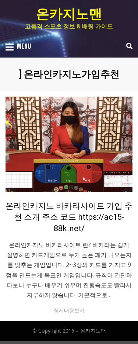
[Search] (127, 46)
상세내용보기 (69, 310)
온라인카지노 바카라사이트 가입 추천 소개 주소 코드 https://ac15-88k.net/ (69, 217)
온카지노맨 (69, 14)
